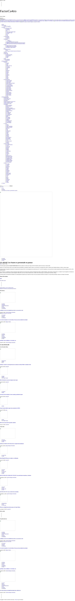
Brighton (7, 149)
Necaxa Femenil (8, 84)
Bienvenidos (4, 25)
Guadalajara (8, 67)
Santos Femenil (8, 92)
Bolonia (7, 167)
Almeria (7, 125)
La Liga (5, 123)
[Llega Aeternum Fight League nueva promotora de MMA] (4, 404)
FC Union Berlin (9, 114)
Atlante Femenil (8, 81)
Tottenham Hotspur (9, 160)
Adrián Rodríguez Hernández (10, 312)
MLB (10, 47)
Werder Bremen (8, 122)
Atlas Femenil (8, 82)
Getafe (7, 132)
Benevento (8, 166)
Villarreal (7, 142)
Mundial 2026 (6, 97)
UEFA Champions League (8, 102)
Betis (3, 583)
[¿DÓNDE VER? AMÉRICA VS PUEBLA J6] (7, 332)
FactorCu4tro (8, 11)
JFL (6, 30)
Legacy (10, 31)
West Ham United (9, 161)
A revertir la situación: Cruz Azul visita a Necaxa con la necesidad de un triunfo (13, 319)
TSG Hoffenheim (9, 120)
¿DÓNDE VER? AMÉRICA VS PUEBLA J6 (46, 20)
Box (4, 48)
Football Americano (7, 49)
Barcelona (7, 128)
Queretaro (7, 74)
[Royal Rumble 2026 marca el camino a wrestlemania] (4, 453)
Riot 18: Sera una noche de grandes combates (8, 422)
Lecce (7, 176)
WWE (7, 57)
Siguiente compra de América (35, 21)
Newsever (16, 599)
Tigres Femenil (8, 94)
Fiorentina (7, 170)
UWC (7, 35)
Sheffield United (8, 159)
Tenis (5, 58)
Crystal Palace (8, 151)
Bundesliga (6, 104)
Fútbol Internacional (5, 305)
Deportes (3, 27)
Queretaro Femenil (9, 90)
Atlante (7, 63)
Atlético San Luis (9, 65)
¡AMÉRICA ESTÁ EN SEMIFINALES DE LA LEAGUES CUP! (11, 310)
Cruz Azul (7, 66)
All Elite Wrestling (9, 54)
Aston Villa (8, 146)
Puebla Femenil (8, 88)
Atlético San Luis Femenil (10, 83)
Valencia (7, 141)
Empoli (7, 169)
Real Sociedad (8, 139)
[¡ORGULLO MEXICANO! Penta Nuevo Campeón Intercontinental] (7, 438)
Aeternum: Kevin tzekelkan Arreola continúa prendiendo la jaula (11, 394)
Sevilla (7, 140)
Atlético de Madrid (9, 127)
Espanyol (7, 131)
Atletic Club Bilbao (9, 126)
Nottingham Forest (9, 158)
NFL (7, 50)
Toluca (7, 78)
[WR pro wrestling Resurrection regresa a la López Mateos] (4, 501)
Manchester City (8, 155)
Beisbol (5, 44)
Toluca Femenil (8, 95)
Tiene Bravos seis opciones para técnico (8, 288)
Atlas (7, 64)
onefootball (4, 259)
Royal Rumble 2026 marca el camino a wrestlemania (9, 458)
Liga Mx (5, 62)
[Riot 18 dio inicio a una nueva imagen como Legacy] (4, 374)
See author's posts (3, 280)
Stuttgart (7, 119)
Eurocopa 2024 (6, 99)
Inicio (3, 24)
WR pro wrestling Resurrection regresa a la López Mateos (10, 507)
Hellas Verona (8, 173)
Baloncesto (6, 39)
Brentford (7, 147)
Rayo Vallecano (8, 137)
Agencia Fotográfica (7, 26)
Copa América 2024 (7, 98)
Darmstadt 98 (8, 109)
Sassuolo (7, 180)
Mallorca (7, 135)
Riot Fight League (5, 420)
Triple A (7, 56)
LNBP (15, 43)
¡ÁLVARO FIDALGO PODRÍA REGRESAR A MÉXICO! (10, 590)
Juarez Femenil (8, 86)
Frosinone (7, 171)
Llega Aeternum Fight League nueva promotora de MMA (10, 408)
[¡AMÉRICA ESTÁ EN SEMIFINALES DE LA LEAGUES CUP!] (7, 302)
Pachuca (7, 72)
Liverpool (7, 153)
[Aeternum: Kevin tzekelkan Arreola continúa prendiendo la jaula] (4, 389)
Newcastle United (9, 157)
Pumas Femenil (8, 89)
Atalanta (7, 165)
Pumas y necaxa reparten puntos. (6, 287)
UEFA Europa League (7, 103)
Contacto (3, 183)
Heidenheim (8, 115)
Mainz (7, 116)
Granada (7, 134)
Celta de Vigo (8, 130)
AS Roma (7, 164)
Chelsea (7, 150)
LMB (11, 46)
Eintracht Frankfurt (9, 110)
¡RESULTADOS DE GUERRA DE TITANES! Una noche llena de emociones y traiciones (15, 475)
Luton (7, 154)
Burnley (7, 148)
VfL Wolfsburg (8, 121)
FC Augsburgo (8, 112)
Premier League (6, 143)
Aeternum (3, 391)
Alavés (7, 124)
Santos (7, 75)
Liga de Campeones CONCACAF (9, 101)
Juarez (7, 68)
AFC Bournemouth (9, 144)
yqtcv (1, 278)
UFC (7, 34)
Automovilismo (6, 36)
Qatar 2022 (6, 100)
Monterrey (7, 70)
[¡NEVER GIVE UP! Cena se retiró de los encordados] (4, 485)
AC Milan (7, 163)
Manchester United (9, 156)
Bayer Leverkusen (9, 105)
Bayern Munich (8, 106)
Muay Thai (6, 52)
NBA (12, 41)
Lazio (7, 175)
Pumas (3, 260)
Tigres (7, 76)
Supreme (7, 33)
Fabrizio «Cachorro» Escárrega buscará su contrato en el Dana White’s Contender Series (15, 364)
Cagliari (7, 168)
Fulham (7, 152)
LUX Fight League (9, 32)
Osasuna (7, 136)
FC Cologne (8, 113)
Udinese (7, 182)
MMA (3, 361)
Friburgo (7, 111)
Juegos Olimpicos (7, 59)
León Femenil (8, 87)
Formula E (8, 38)
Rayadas (7, 91)
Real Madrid (8, 138)
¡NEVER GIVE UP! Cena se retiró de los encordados (9, 491)
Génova (7, 172)
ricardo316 (7, 366)
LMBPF (15, 42)
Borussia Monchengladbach (10, 108)
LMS (11, 45)
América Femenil (9, 80)
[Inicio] (0, 22)
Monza (7, 177)
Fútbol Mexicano (5, 61)
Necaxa (7, 71)
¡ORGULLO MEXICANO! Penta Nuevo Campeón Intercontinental (12, 443)
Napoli (7, 178)
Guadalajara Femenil (9, 85)
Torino (7, 181)
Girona (7, 133)
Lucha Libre (6, 53)
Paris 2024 (8, 60)
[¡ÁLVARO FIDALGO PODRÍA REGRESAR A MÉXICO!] (7, 581)
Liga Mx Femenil (7, 79)
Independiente (8, 55)
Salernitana (8, 179)
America (3, 303)
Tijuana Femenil (8, 93)
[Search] (0, 184)
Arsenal (7, 145)
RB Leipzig (8, 117)
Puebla (7, 73)
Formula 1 (7, 37)
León (7, 69)
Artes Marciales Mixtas (8, 28)
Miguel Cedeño (8, 321)
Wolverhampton (8, 162)
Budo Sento (4, 360)
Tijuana (7, 77)
